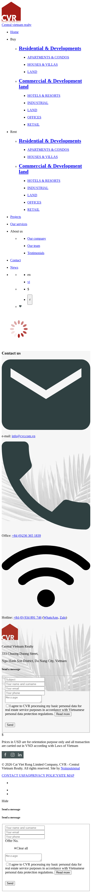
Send (10, 724)
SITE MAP (66, 775)
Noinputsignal (70, 768)
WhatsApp (50, 617)
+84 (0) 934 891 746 (27, 617)
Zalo (63, 617)
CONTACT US (13, 775)
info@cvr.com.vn (23, 436)
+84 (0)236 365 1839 (26, 535)
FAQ (27, 775)
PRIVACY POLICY (44, 775)
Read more (63, 714)
